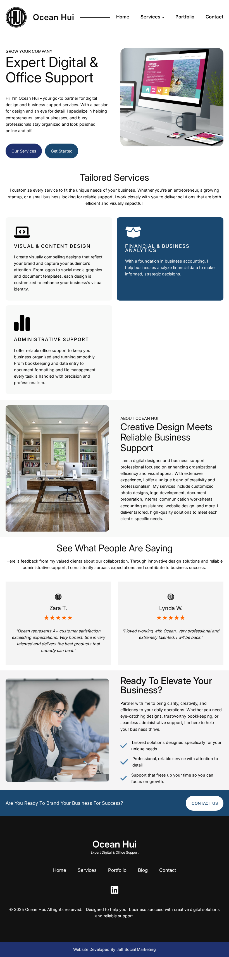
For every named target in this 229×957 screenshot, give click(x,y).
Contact (167, 870)
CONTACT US (205, 803)
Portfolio (117, 870)
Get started (62, 151)
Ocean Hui (53, 17)
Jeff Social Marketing (136, 949)
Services (87, 870)
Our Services (23, 151)
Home (59, 870)
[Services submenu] (162, 17)
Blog (143, 870)
